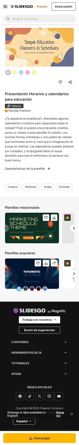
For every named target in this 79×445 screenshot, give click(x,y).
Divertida (64, 186)
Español (22, 421)
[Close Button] (72, 414)
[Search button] (8, 19)
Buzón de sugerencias (39, 330)
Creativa (13, 186)
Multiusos (30, 186)
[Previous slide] (5, 228)
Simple (48, 186)
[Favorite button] (60, 82)
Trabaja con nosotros (37, 319)
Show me (60, 414)
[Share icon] (70, 82)
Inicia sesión (63, 6)
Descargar (42, 438)
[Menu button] (5, 6)
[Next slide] (73, 228)
